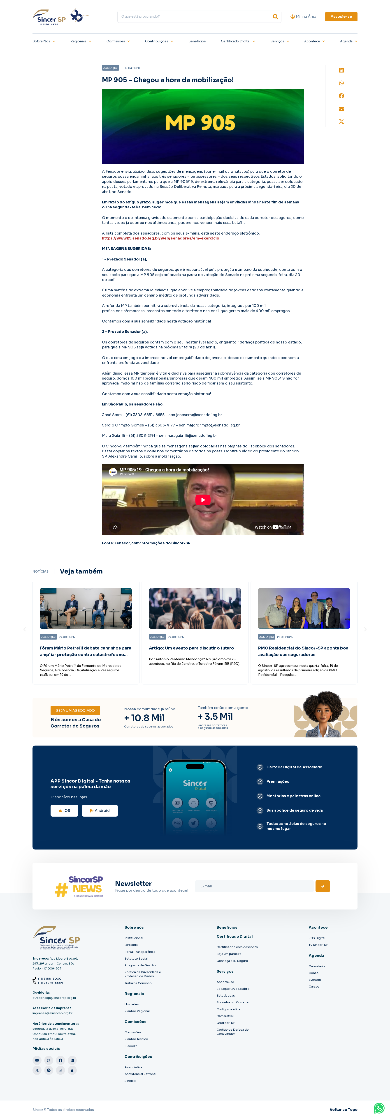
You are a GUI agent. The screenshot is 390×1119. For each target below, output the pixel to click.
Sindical (130, 1081)
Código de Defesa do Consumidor (233, 1032)
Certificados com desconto (237, 947)
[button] (341, 70)
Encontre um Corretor (233, 1002)
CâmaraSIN (225, 1016)
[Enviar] (323, 886)
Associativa (133, 1067)
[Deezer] (60, 1070)
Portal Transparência (140, 952)
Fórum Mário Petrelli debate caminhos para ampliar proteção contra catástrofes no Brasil (85, 655)
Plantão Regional (137, 1011)
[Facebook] (60, 1060)
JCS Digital (317, 938)
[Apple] (72, 1070)
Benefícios (197, 41)
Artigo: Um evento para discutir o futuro (191, 648)
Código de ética (228, 1009)
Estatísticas (226, 995)
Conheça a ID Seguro (232, 961)
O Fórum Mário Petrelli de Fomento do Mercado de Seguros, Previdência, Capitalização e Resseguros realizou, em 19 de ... (80, 670)
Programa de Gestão (140, 965)
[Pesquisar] (275, 17)
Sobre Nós (41, 41)
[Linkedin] (72, 1060)
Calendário (317, 966)
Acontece (312, 41)
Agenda (346, 41)
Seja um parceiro (229, 954)
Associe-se (225, 982)
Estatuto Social (136, 958)
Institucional (134, 938)
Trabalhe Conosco (138, 983)
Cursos (314, 986)
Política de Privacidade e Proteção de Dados (143, 974)
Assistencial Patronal (140, 1074)
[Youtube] (37, 1060)
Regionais (78, 41)
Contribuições (156, 41)
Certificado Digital (235, 41)
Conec (313, 973)
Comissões (116, 41)
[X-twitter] (37, 1070)
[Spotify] (48, 1070)
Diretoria (131, 945)
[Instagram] (48, 1060)
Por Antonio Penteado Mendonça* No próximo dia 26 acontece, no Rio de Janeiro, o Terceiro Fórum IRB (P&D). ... (194, 663)
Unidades (132, 1004)
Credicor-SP (226, 1023)
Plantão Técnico (136, 1039)
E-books (131, 1046)
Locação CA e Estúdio (233, 989)
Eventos (315, 980)
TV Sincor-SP (318, 945)
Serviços (277, 41)
